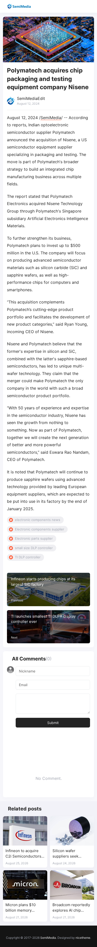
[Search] (79, 6)
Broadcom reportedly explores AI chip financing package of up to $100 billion (71, 907)
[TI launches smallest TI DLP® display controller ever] (48, 627)
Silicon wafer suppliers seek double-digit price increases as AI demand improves (68, 853)
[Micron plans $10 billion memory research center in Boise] (25, 885)
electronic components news (37, 520)
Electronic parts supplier (34, 538)
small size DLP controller (34, 548)
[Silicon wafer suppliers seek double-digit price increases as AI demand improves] (72, 831)
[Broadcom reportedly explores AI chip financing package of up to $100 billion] (72, 885)
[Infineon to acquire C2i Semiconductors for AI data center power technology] (25, 831)
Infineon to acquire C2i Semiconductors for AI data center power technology (23, 853)
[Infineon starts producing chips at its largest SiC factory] (48, 589)
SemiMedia (51, 117)
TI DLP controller (28, 557)
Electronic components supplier (39, 529)
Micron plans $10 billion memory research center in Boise (21, 907)
